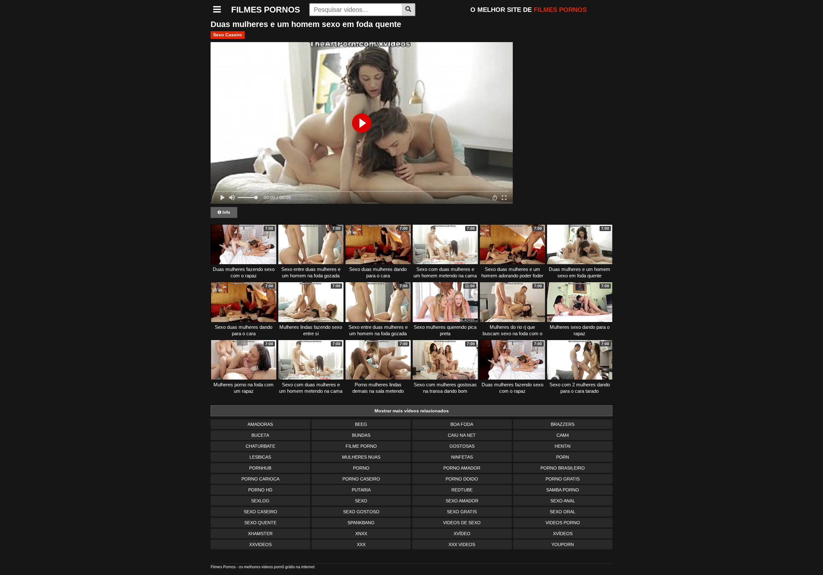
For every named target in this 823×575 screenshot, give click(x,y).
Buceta (260, 435)
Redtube (462, 489)
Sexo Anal (562, 500)
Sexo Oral (562, 511)
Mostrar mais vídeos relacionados (412, 410)
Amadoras (260, 424)
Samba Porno (562, 489)
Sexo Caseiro (227, 34)
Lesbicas (260, 457)
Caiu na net (462, 435)
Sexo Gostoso (361, 511)
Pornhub (260, 468)
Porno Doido (462, 478)
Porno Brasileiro (562, 468)
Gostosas (462, 446)
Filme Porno (361, 446)
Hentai (563, 446)
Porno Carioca (260, 478)
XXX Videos (461, 544)
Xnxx (361, 533)
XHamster (260, 533)
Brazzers (562, 424)
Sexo (361, 500)
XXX (361, 544)
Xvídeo (462, 533)
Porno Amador (461, 468)
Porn (562, 457)
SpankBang (361, 522)
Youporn (562, 544)
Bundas (361, 435)
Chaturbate (260, 446)
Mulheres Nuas (361, 457)
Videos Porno (563, 522)
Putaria (361, 489)
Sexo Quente (260, 522)
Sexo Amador (462, 500)
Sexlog (260, 500)
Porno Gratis (563, 478)
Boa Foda (461, 424)
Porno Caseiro (361, 478)
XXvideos (260, 544)
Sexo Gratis (462, 511)
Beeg (361, 424)
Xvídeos (563, 533)
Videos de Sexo (462, 522)
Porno (361, 468)
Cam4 (562, 435)
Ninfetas (462, 457)
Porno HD (260, 489)
